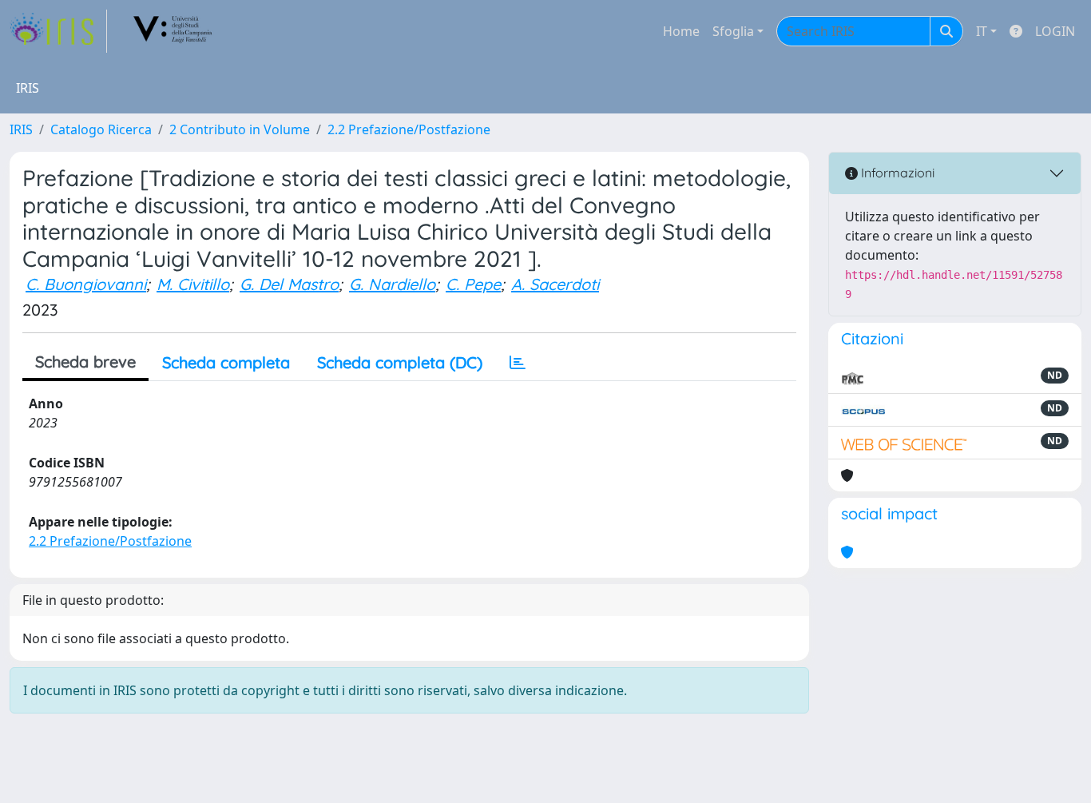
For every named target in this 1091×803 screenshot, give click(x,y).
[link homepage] (58, 31)
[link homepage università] (173, 31)
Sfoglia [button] (733, 31)
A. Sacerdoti (555, 284)
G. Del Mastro (289, 284)
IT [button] (981, 31)
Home (681, 31)
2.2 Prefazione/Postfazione (408, 129)
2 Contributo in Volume (239, 129)
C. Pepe (473, 284)
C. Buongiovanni (86, 284)
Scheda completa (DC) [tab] (399, 362)
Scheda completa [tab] (226, 362)
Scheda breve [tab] (85, 362)
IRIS (21, 129)
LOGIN (1055, 31)
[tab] (517, 363)
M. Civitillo (193, 284)
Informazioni (896, 173)
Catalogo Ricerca (101, 129)
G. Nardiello (392, 284)
